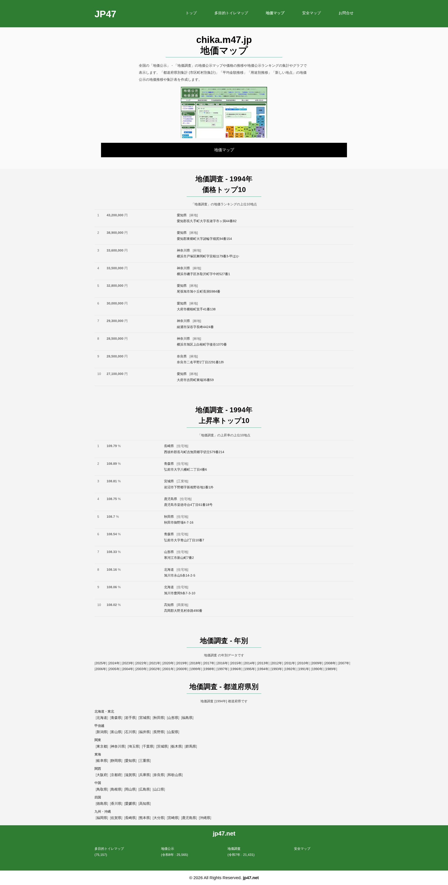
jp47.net (251, 877)
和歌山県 (175, 775)
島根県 (116, 789)
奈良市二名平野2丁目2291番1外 (200, 362)
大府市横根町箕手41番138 (196, 309)
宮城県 (169, 481)
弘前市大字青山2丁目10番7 (184, 540)
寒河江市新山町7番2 (179, 558)
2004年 (127, 669)
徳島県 (102, 803)
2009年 (317, 663)
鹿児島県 (170, 499)
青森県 (169, 463)
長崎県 (169, 446)
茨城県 (162, 746)
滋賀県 (130, 775)
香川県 (116, 803)
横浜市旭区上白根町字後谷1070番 (202, 344)
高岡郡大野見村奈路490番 (183, 610)
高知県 (169, 605)
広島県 (144, 789)
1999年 (195, 669)
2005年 (114, 669)
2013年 (263, 663)
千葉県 (148, 746)
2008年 (330, 663)
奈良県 (182, 356)
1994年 (263, 669)
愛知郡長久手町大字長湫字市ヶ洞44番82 (207, 221)
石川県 (130, 732)
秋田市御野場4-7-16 (178, 522)
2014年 (249, 663)
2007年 (344, 663)
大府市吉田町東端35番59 (195, 380)
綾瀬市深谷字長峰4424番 (195, 327)
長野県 (159, 732)
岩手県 (130, 718)
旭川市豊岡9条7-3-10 (179, 593)
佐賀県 (116, 818)
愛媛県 (130, 803)
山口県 (159, 789)
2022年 (141, 663)
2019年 (182, 663)
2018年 (195, 663)
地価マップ (224, 150)
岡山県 (130, 789)
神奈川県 (183, 250)
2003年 (141, 669)
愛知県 (182, 215)
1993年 (276, 669)
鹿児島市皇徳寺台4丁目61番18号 (188, 505)
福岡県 (102, 818)
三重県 (144, 761)
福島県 (187, 718)
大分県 (159, 818)
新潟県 (102, 732)
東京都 (102, 746)
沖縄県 (205, 818)
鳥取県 (102, 789)
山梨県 (173, 732)
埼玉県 (134, 746)
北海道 (169, 569)
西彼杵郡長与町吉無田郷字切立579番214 (194, 452)
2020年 (168, 663)
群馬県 (191, 746)
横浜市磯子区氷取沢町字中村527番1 (203, 274)
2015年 (236, 663)
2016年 (222, 663)
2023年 (127, 663)
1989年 (331, 669)
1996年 (236, 669)
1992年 (290, 669)
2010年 (303, 663)
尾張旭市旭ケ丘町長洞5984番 (198, 291)
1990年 (317, 669)
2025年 (100, 663)
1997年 (222, 669)
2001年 (168, 669)
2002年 (155, 669)
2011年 (290, 663)
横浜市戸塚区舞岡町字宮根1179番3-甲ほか (208, 256)
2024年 (114, 663)
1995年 (249, 669)
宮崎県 (173, 818)
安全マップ (302, 848)
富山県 (116, 732)
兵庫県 (144, 775)
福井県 (144, 732)
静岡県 (116, 761)
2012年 (276, 663)
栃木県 (176, 746)
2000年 (182, 669)
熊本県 (144, 818)
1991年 (303, 669)
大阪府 (102, 775)
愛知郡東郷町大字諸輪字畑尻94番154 (204, 239)
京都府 (116, 775)
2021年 (155, 663)
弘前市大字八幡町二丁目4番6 (185, 469)
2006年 (100, 669)
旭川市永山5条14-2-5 (179, 575)
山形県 (169, 552)
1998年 (209, 669)
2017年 (209, 663)
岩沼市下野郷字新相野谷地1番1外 (189, 487)
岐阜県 (102, 761)
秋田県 (169, 516)
